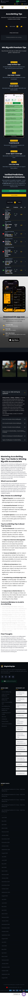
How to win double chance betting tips (11, 419)
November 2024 (6, 885)
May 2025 (4, 864)
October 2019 (5, 970)
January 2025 (5, 878)
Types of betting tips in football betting (11, 440)
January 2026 (5, 835)
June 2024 (4, 903)
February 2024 (5, 917)
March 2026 (4, 828)
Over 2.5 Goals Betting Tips (5, 699)
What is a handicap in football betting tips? (12, 436)
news (18, 768)
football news (20, 715)
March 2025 (4, 871)
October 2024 (5, 888)
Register (25, 4)
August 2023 (5, 938)
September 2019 (6, 974)
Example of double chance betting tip (11, 427)
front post (19, 764)
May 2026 (4, 821)
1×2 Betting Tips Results (20, 699)
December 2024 (6, 881)
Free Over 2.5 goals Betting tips (21, 748)
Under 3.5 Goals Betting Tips (5, 695)
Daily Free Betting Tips (21, 705)
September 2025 (6, 849)
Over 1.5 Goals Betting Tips (7, 703)
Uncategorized (20, 773)
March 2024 (4, 913)
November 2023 (6, 928)
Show (19, 202)
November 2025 (6, 842)
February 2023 (5, 960)
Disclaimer (4, 726)
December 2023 (6, 924)
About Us (4, 716)
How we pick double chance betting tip (11, 423)
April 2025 (4, 867)
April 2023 (4, 953)
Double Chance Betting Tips (5, 709)
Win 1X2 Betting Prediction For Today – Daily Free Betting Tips (13, 790)
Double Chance (9, 368)
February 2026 (5, 832)
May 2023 (4, 949)
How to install (14, 195)
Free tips (19, 754)
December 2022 (6, 967)
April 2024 (4, 910)
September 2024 (6, 892)
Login (17, 4)
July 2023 (4, 942)
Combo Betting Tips (6, 692)
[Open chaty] (24, 994)
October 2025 (5, 846)
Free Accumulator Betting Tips (20, 721)
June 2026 (4, 817)
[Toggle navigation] (26, 7)
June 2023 (4, 946)
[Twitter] (9, 676)
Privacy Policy (5, 721)
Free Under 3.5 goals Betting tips (21, 759)
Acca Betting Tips (6, 706)
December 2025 (6, 839)
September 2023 (6, 935)
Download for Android (14, 190)
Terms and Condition (7, 723)
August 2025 (5, 853)
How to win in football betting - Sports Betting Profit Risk (13, 431)
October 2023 (5, 931)
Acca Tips (24, 368)
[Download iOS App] (13, 676)
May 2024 (4, 906)
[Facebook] (2, 676)
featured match (21, 711)
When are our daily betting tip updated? (11, 392)
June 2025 (4, 860)
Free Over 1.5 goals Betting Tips (21, 742)
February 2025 (5, 874)
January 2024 (5, 921)
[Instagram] (5, 676)
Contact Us (4, 719)
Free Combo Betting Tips (20, 728)
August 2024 (5, 896)
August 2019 (4, 978)
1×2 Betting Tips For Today (6, 713)
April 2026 (4, 824)
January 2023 (5, 963)
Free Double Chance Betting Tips (21, 735)
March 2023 (4, 956)
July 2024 (4, 899)
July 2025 (4, 856)
